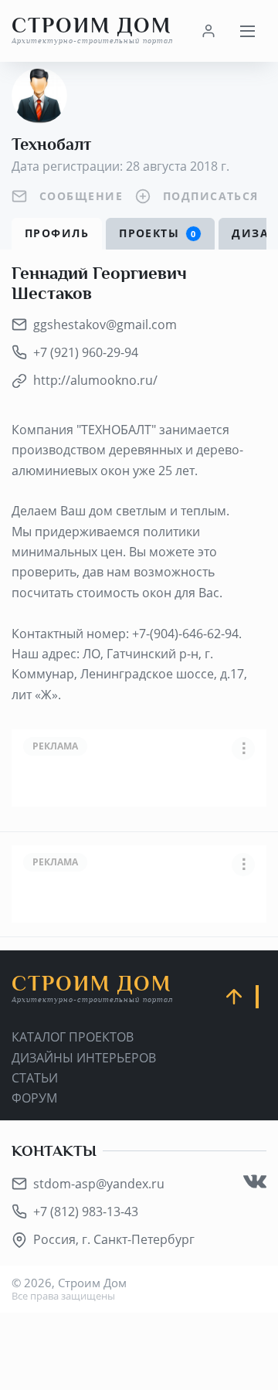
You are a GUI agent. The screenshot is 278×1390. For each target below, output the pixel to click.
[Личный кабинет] (208, 31)
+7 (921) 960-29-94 (85, 352)
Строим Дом (92, 30)
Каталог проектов (73, 1036)
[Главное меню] (247, 31)
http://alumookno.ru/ (95, 380)
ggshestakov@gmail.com (105, 324)
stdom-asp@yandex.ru (98, 1183)
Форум (34, 1097)
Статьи (35, 1077)
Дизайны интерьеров (84, 1057)
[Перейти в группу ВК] (254, 1181)
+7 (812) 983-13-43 (85, 1211)
